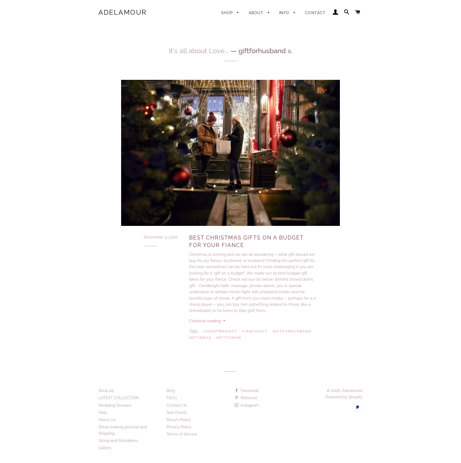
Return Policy (178, 419)
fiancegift (255, 331)
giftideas (200, 338)
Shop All (106, 390)
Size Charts (176, 412)
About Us (107, 419)
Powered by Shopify (344, 397)
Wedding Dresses (114, 405)
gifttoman (228, 338)
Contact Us (176, 405)
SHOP (228, 13)
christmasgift (220, 331)
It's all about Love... (199, 51)
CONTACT (315, 13)
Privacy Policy (179, 427)
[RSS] (290, 51)
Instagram (249, 405)
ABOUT (257, 13)
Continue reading (205, 321)
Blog (170, 390)
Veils (102, 412)
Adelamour (122, 12)
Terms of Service (181, 434)
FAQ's (171, 397)
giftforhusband (292, 331)
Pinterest (248, 397)
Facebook (249, 390)
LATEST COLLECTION (118, 397)
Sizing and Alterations (118, 440)
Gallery (105, 447)
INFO (285, 13)
